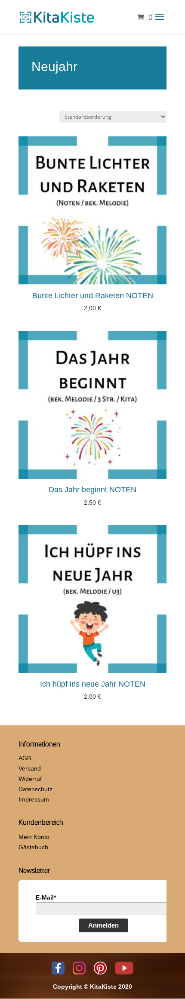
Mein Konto (33, 836)
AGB (24, 758)
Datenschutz (35, 789)
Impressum (33, 799)
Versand (29, 768)
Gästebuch (33, 847)
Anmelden (103, 925)
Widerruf (30, 778)
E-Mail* (46, 897)
